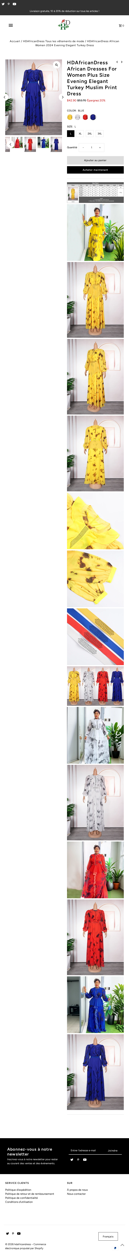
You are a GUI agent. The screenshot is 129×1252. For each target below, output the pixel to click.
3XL (100, 133)
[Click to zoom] (56, 64)
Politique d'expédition (18, 1189)
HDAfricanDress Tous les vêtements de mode (53, 41)
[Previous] (4, 97)
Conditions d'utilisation (19, 1201)
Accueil (15, 41)
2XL (90, 133)
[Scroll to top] (122, 1245)
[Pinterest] (8, 4)
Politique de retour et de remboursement (29, 1193)
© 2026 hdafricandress (18, 1244)
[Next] (62, 97)
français (108, 1236)
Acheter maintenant (95, 169)
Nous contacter (76, 1193)
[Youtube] (14, 4)
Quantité (72, 147)
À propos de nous (77, 1189)
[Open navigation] (16, 25)
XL (80, 133)
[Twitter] (3, 4)
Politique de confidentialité (21, 1197)
